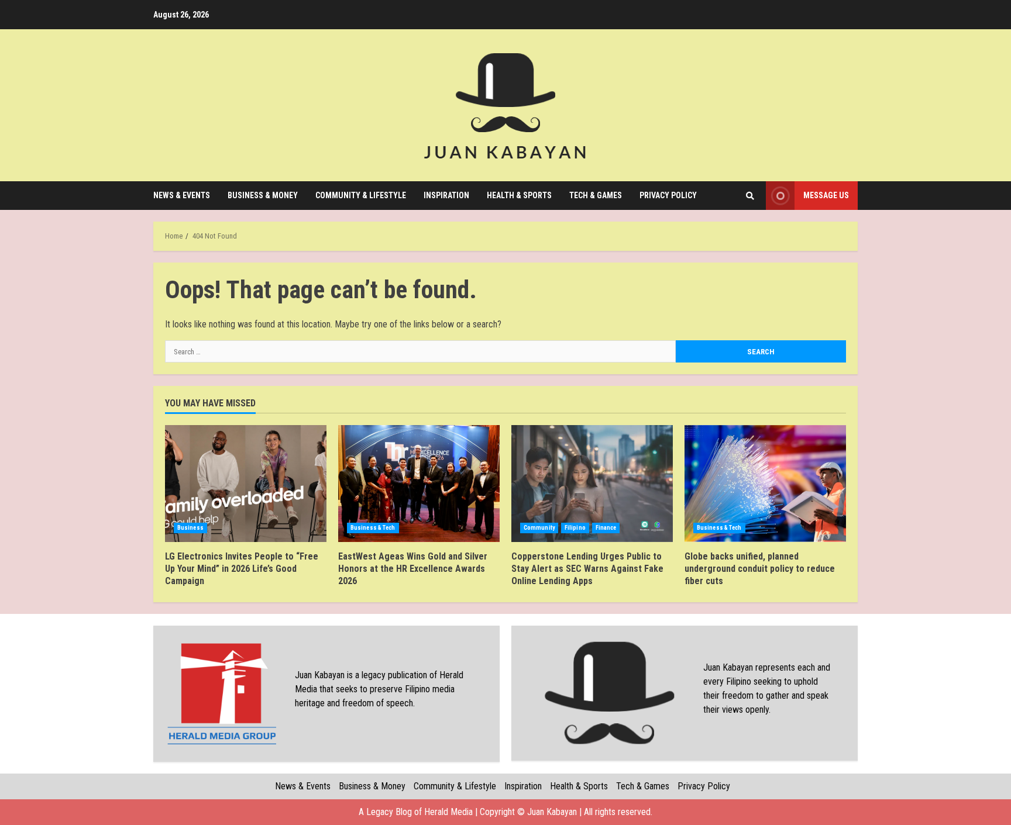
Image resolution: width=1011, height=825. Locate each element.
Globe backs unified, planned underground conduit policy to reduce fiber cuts (765, 483)
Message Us (826, 195)
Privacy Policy (668, 195)
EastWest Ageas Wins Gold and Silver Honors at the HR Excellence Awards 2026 (419, 483)
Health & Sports (519, 195)
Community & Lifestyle (360, 195)
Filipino (575, 527)
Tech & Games (595, 195)
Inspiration (446, 195)
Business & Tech (373, 527)
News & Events (181, 195)
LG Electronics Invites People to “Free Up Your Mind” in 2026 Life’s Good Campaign (245, 483)
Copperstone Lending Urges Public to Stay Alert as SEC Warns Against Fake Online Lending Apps (592, 483)
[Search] (749, 196)
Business (190, 527)
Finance (606, 527)
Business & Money (263, 195)
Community (539, 527)
